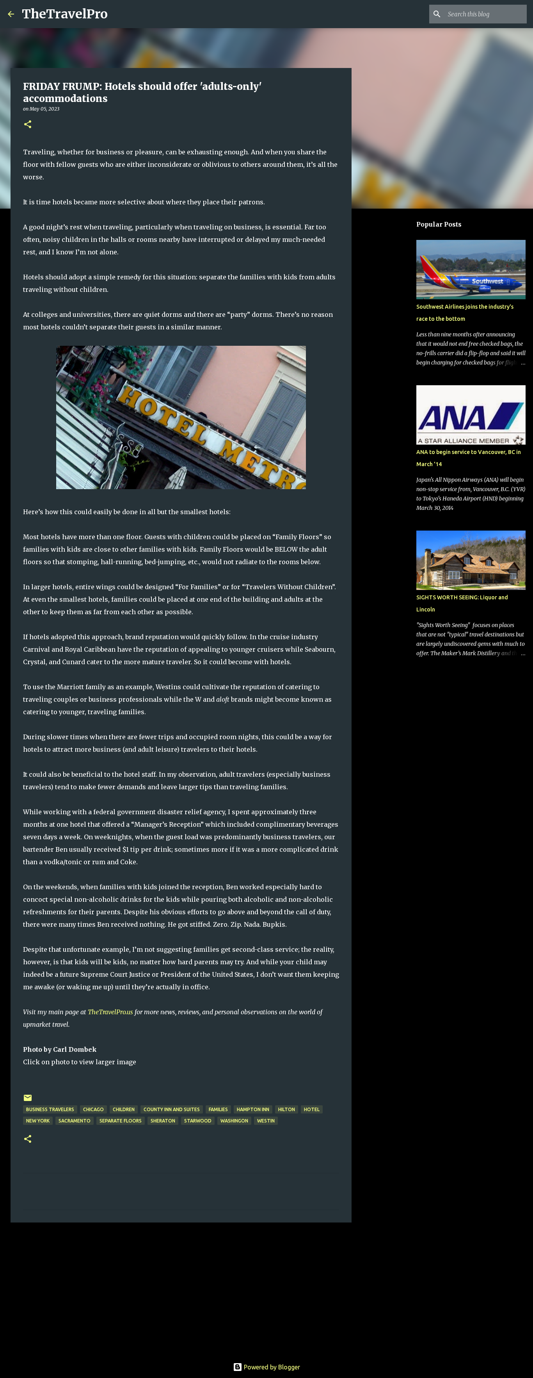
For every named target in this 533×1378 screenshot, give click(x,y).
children (124, 1109)
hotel (312, 1109)
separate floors (120, 1120)
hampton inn (253, 1109)
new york (38, 1120)
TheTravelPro (65, 14)
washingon (234, 1120)
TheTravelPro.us (110, 1012)
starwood (197, 1120)
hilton (286, 1109)
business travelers (50, 1109)
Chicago (93, 1109)
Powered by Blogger (271, 1367)
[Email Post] (27, 1100)
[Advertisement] (181, 1289)
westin (266, 1120)
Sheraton (163, 1120)
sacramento (75, 1120)
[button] (27, 125)
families (218, 1109)
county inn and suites (172, 1109)
